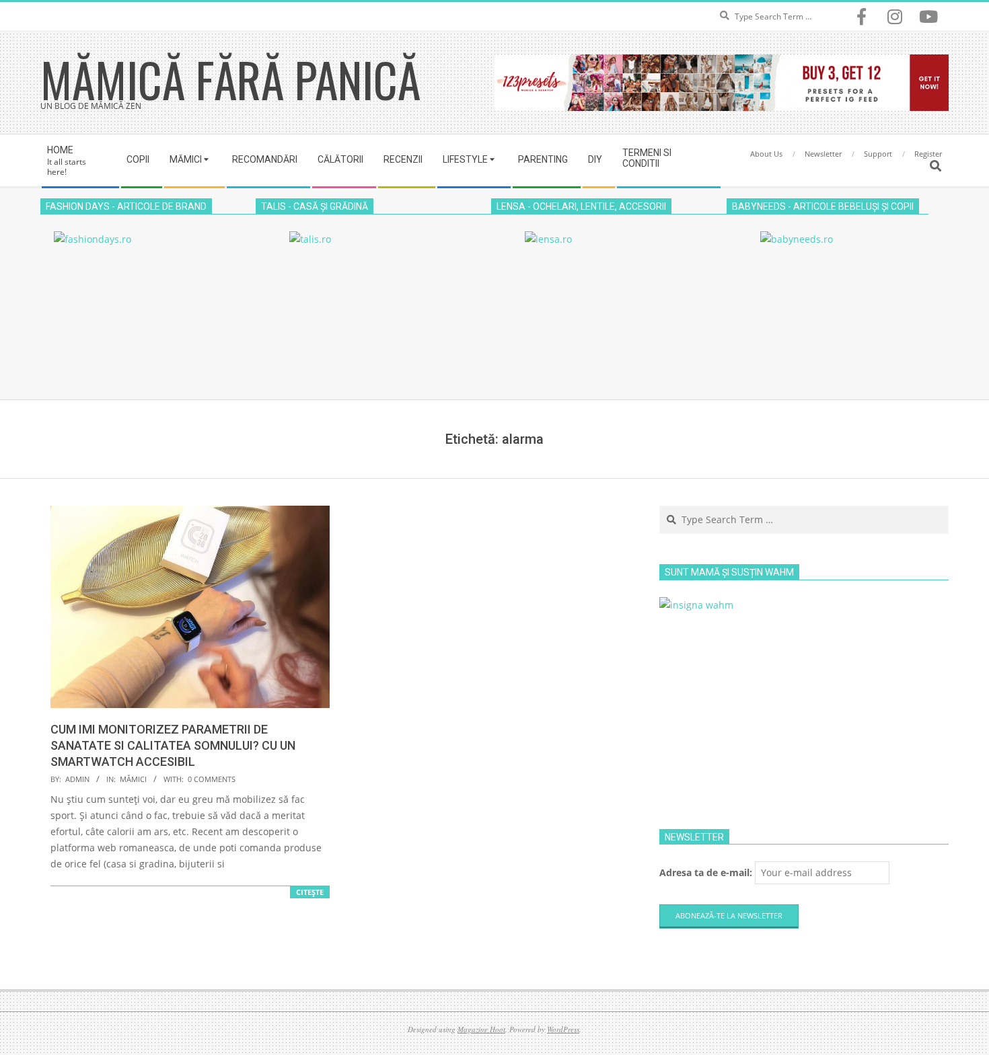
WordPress (563, 1029)
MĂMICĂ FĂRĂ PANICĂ (230, 79)
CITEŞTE (310, 892)
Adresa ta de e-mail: (707, 872)
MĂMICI (133, 779)
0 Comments (211, 779)
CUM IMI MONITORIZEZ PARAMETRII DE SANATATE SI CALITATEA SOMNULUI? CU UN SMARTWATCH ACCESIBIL (172, 745)
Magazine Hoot (481, 1029)
